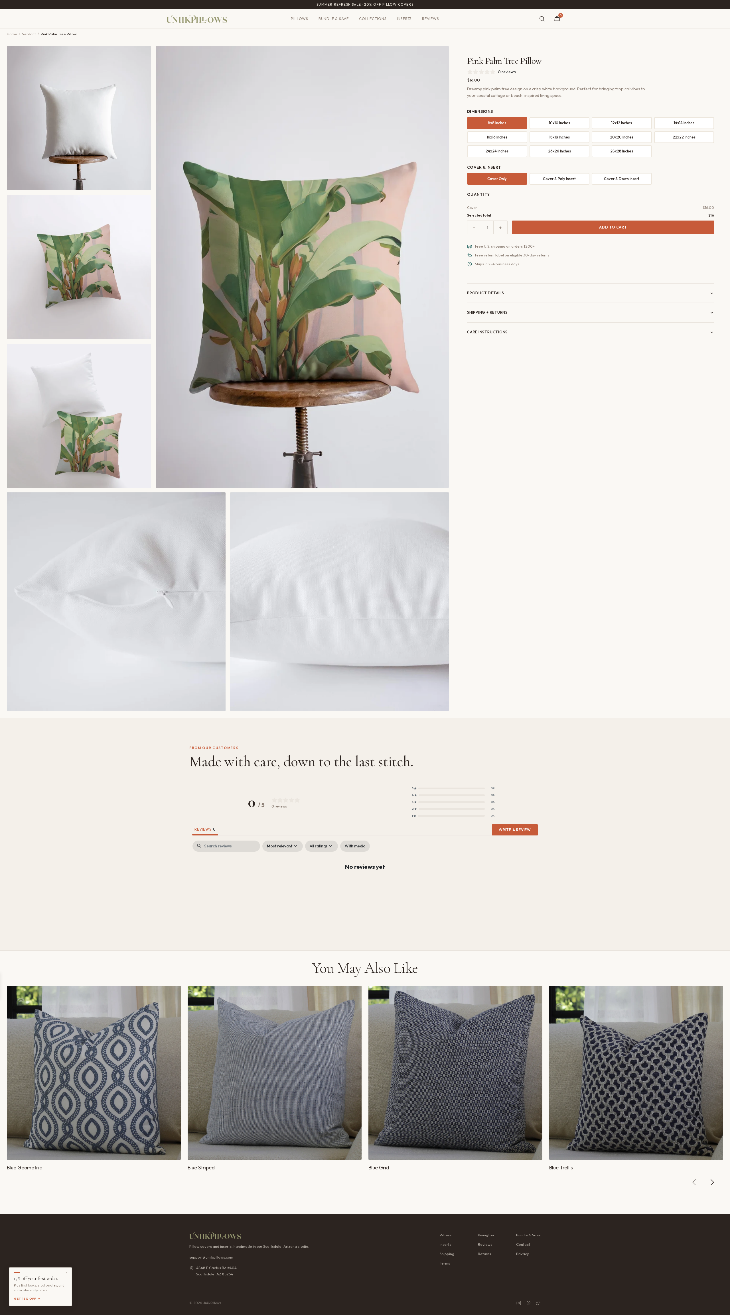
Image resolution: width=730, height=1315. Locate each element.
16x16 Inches (497, 137)
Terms (445, 1263)
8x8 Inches (497, 123)
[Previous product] (694, 1182)
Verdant (29, 34)
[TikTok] (538, 1303)
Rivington (486, 1235)
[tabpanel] (365, 884)
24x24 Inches (497, 151)
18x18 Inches (559, 137)
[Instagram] (518, 1303)
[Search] (542, 19)
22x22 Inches (684, 137)
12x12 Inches (621, 123)
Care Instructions (487, 332)
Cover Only (497, 178)
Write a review (515, 829)
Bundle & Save (334, 18)
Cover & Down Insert (621, 178)
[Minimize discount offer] (66, 1272)
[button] (453, 788)
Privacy (522, 1253)
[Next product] (712, 1182)
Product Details (485, 293)
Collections (373, 18)
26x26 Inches (559, 151)
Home (12, 34)
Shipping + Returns (487, 312)
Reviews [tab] (205, 829)
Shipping (447, 1253)
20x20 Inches (621, 137)
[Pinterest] (528, 1303)
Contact (523, 1244)
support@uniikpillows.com (211, 1257)
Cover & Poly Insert (559, 178)
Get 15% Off (25, 1298)
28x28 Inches (621, 151)
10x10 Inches (559, 123)
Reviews (430, 18)
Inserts (404, 18)
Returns (484, 1253)
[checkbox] (355, 846)
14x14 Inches (684, 123)
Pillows (299, 18)
